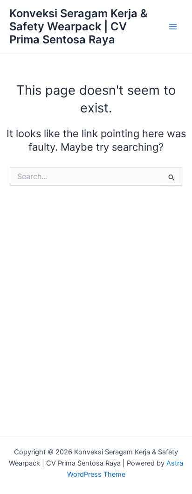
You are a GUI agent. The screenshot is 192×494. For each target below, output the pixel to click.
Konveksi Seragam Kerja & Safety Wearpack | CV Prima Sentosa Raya (78, 27)
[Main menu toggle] (173, 26)
